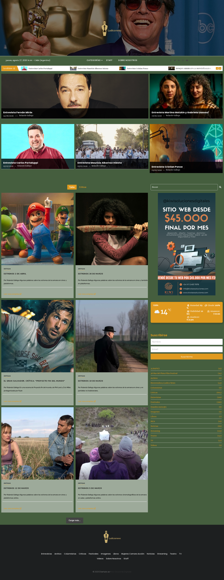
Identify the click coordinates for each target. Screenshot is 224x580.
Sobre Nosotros (127, 60)
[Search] (220, 187)
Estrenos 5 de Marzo (90, 488)
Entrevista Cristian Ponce (88, 68)
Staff (109, 60)
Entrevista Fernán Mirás (17, 112)
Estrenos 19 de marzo (90, 381)
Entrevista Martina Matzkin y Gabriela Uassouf (180, 112)
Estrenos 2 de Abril (183, 68)
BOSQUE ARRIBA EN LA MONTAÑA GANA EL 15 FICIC (149, 68)
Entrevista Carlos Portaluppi (20, 163)
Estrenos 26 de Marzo (90, 274)
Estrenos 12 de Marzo (16, 488)
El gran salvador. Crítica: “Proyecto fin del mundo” (34, 381)
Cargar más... (74, 520)
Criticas (7, 269)
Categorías (93, 60)
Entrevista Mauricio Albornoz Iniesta (44, 68)
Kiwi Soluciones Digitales (121, 572)
